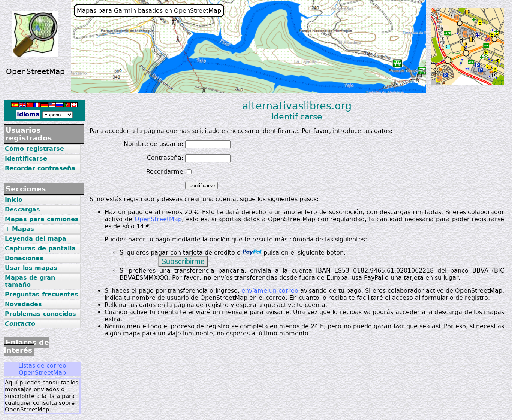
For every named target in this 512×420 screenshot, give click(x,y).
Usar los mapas (31, 267)
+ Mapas (19, 228)
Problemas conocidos (40, 313)
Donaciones (24, 258)
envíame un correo (269, 290)
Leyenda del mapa (35, 238)
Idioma (28, 114)
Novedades (23, 304)
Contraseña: (165, 157)
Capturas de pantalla (40, 248)
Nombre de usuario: (153, 143)
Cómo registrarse (34, 148)
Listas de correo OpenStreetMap (42, 369)
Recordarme (164, 171)
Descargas (22, 209)
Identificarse (26, 158)
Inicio (13, 199)
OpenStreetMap (158, 219)
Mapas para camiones (42, 219)
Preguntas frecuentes (41, 294)
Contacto (20, 323)
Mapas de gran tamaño (30, 281)
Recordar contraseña (40, 168)
